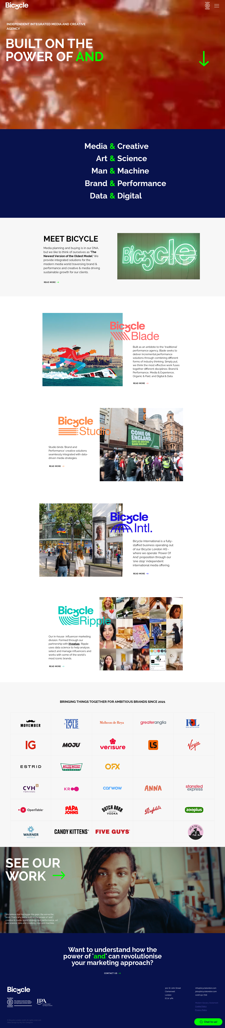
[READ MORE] (61, 875)
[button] (216, 5)
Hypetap (74, 643)
